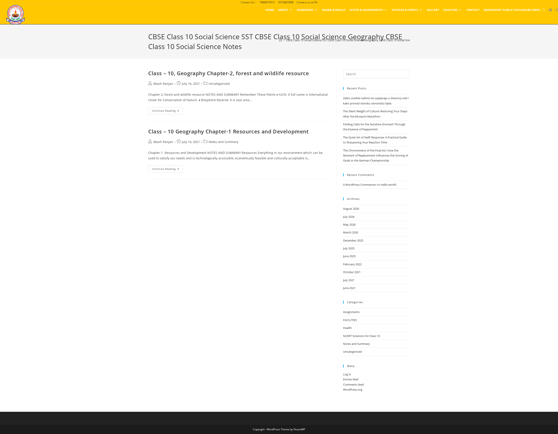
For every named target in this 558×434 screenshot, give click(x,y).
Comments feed (353, 384)
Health (347, 328)
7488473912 (267, 2)
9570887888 (285, 2)
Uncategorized (219, 84)
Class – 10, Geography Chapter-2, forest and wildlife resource (228, 73)
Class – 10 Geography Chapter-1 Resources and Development (228, 131)
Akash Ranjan (163, 84)
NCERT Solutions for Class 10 (361, 336)
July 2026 (348, 217)
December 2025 (353, 240)
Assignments (351, 312)
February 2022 (352, 264)
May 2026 (349, 224)
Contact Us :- (248, 2)
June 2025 (349, 256)
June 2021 (349, 288)
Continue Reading (167, 111)
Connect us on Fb (307, 2)
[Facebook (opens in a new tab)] (550, 10)
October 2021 (352, 272)
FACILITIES (350, 320)
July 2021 (348, 280)
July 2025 (348, 248)
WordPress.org (352, 389)
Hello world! (388, 185)
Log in (347, 374)
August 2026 (351, 209)
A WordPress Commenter (359, 185)
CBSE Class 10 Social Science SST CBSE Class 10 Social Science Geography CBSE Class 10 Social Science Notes (354, 40)
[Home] (280, 40)
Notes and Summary (223, 142)
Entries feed (350, 379)
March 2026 (350, 232)
